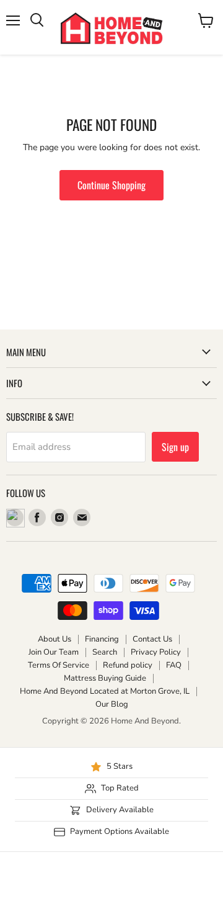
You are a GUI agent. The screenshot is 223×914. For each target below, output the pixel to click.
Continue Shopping (111, 184)
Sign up (175, 446)
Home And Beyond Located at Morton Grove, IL (105, 691)
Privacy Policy (156, 652)
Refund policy (127, 665)
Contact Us (152, 639)
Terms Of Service (58, 665)
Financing (102, 639)
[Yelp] (15, 517)
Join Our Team (53, 652)
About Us (54, 639)
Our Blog (111, 704)
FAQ (173, 665)
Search (104, 652)
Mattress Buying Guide (105, 678)
